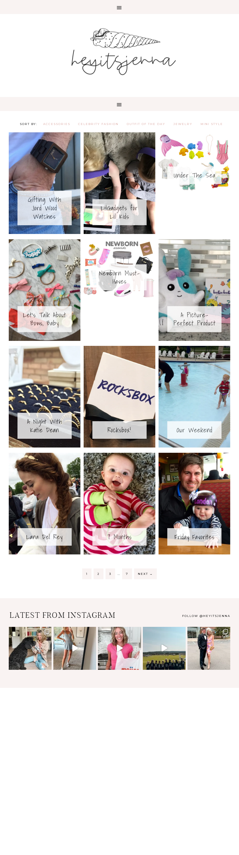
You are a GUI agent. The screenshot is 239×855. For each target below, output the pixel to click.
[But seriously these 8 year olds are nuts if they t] (74, 648)
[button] (119, 7)
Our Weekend (194, 430)
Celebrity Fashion (98, 124)
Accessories (56, 124)
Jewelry (182, 124)
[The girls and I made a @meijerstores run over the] (119, 648)
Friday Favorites (195, 537)
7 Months (119, 537)
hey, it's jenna (119, 52)
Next (145, 574)
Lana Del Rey (44, 537)
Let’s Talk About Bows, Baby (44, 319)
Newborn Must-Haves (119, 277)
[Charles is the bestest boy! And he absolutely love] (30, 648)
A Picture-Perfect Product (194, 319)
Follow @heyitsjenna (206, 616)
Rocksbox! (119, 430)
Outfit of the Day (146, 124)
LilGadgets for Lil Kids (119, 212)
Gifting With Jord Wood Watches (44, 207)
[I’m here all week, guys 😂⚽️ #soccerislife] (164, 648)
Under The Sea (194, 175)
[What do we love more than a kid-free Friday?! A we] (208, 648)
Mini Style (212, 124)
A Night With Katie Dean (44, 425)
